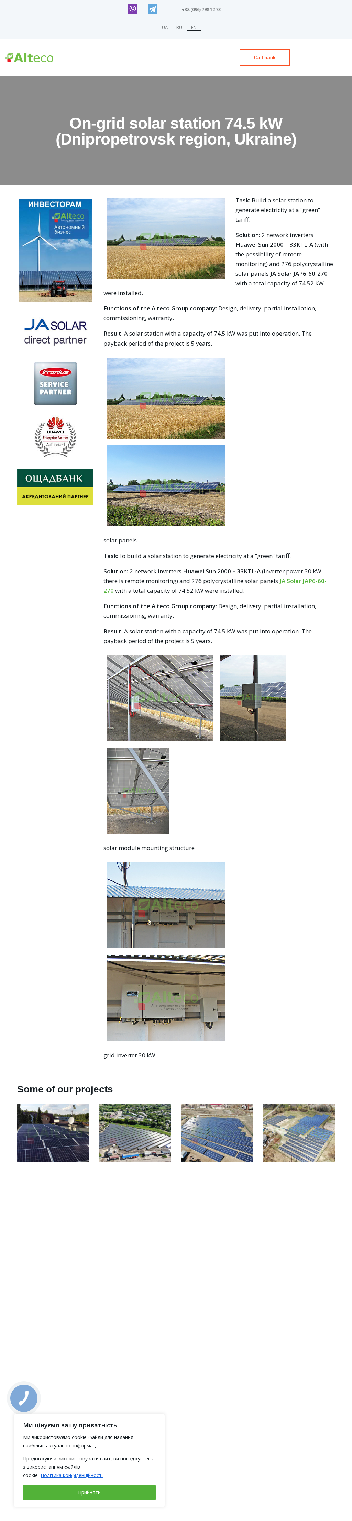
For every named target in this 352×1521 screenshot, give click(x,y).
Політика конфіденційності (72, 1475)
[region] (89, 1460)
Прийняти (89, 1492)
